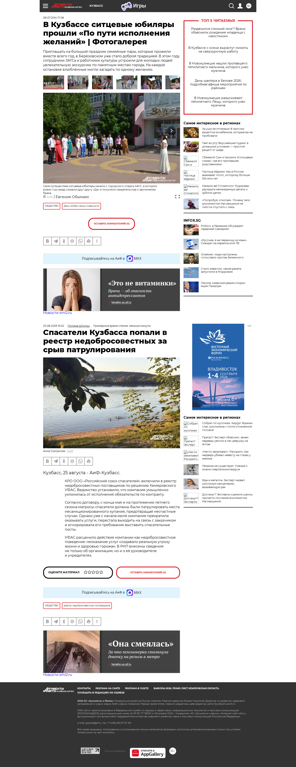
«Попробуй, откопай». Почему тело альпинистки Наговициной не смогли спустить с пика (226, 204)
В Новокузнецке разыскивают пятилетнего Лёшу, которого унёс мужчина (218, 101)
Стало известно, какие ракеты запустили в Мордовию (221, 270)
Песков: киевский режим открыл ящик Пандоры (223, 285)
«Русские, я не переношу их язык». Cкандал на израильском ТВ (224, 242)
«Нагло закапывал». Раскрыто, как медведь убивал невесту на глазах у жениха (226, 455)
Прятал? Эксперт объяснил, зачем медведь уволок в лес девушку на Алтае (225, 441)
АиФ (50, 197)
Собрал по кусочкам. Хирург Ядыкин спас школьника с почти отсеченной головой (227, 426)
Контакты (84, 688)
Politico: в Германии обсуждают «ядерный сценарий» (222, 227)
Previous (51, 131)
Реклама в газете (137, 688)
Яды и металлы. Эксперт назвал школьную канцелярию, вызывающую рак (223, 484)
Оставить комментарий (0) (112, 223)
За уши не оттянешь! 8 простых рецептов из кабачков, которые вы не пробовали (227, 132)
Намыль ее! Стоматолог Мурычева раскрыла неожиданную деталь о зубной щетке (225, 189)
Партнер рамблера (114, 751)
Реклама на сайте (108, 688)
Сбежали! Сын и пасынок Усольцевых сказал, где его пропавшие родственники (227, 161)
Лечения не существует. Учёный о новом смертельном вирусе (224, 467)
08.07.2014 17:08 (53, 17)
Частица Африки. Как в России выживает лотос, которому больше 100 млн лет (226, 175)
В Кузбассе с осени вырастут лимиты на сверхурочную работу (218, 49)
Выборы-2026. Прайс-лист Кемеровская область (186, 688)
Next (171, 131)
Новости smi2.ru (57, 313)
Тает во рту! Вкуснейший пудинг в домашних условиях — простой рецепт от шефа (225, 146)
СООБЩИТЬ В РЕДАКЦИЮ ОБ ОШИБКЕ (101, 692)
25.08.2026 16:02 (53, 325)
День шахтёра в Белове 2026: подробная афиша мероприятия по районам (218, 84)
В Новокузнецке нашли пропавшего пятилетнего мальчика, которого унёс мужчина (218, 67)
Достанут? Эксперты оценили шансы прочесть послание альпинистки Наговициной (227, 498)
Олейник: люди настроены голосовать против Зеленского (222, 256)
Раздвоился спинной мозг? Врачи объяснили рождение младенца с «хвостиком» (218, 32)
